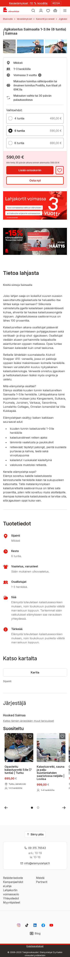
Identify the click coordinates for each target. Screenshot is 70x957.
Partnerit (41, 882)
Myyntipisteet (11, 902)
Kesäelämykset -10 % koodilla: (28, 3)
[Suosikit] (48, 10)
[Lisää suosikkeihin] (60, 170)
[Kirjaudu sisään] (41, 10)
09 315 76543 (37, 848)
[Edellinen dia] (6, 808)
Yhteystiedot (11, 898)
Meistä (40, 878)
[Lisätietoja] (40, 75)
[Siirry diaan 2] (38, 808)
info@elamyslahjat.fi (37, 863)
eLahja (7, 886)
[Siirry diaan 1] (32, 808)
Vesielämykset (24, 19)
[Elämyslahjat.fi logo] (11, 10)
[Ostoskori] (55, 10)
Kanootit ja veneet (45, 19)
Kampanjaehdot (13, 882)
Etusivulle (8, 19)
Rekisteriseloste (13, 878)
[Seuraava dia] (64, 808)
